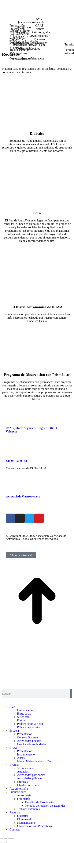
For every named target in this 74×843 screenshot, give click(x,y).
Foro (37, 213)
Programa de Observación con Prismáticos (37, 375)
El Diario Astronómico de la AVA (37, 307)
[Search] (71, 693)
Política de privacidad (20, 555)
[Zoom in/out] (12, 838)
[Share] (5, 838)
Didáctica (37, 133)
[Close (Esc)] (1, 838)
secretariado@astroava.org (23, 496)
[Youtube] (39, 518)
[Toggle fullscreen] (9, 838)
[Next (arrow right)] (5, 842)
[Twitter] (29, 518)
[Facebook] (10, 518)
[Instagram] (20, 518)
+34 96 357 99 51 (16, 460)
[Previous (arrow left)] (1, 842)
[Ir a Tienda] (37, 636)
